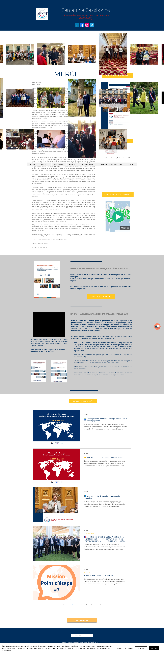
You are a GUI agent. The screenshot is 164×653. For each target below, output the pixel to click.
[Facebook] (82, 25)
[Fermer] (161, 648)
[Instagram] (87, 25)
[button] (157, 326)
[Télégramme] (92, 25)
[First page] (63, 604)
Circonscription (89, 533)
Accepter (154, 648)
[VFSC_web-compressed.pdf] (38, 371)
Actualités (87, 572)
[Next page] (96, 604)
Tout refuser (141, 648)
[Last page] (101, 604)
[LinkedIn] (77, 25)
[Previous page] (68, 604)
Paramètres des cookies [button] (124, 648)
